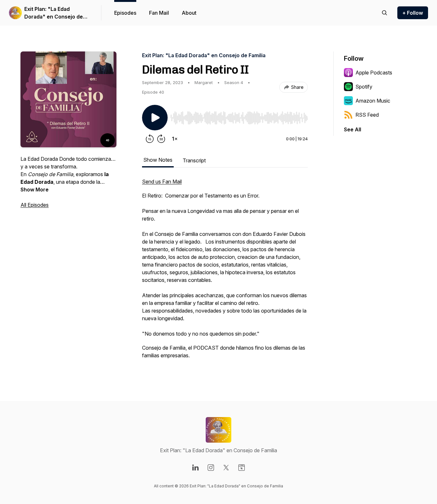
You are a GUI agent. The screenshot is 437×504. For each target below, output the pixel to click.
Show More (34, 189)
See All (352, 129)
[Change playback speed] (174, 138)
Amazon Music (372, 100)
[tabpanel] (225, 272)
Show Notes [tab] (157, 160)
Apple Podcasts (373, 72)
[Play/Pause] (155, 117)
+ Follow (412, 13)
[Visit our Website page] (241, 467)
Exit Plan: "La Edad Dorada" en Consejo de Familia (53, 13)
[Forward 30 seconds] (161, 138)
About (189, 13)
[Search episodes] (384, 13)
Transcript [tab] (194, 160)
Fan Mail (159, 13)
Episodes (125, 13)
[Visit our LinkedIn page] (195, 467)
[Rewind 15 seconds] (149, 138)
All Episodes (34, 205)
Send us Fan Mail (162, 181)
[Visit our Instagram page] (211, 467)
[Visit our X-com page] (226, 467)
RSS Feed (367, 115)
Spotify (363, 86)
